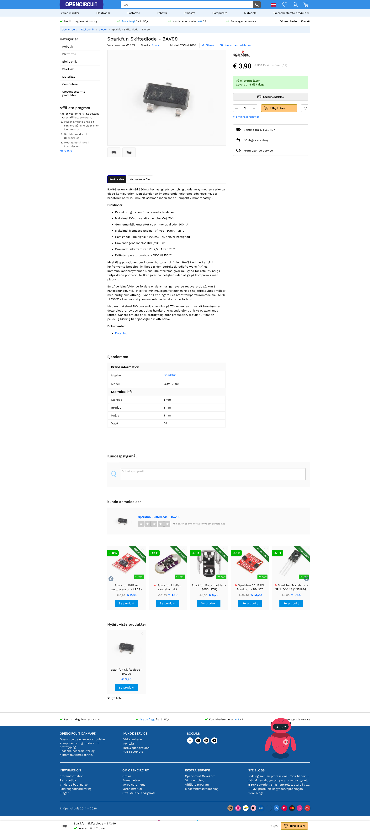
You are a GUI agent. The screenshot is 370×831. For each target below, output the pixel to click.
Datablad (121, 333)
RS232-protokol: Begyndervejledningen (275, 789)
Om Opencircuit (135, 770)
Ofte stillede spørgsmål (138, 793)
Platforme (133, 12)
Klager (64, 793)
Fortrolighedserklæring (76, 789)
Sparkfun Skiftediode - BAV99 (159, 517)
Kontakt (305, 21)
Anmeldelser (131, 780)
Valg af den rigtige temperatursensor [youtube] (279, 780)
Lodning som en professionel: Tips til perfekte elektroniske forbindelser (279, 776)
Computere (219, 12)
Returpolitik (68, 780)
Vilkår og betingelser (74, 784)
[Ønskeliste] (282, 5)
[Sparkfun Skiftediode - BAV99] (114, 152)
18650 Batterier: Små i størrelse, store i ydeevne (279, 784)
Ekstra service (197, 770)
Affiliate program (197, 784)
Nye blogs (256, 770)
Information (70, 770)
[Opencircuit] (81, 4)
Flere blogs (255, 793)
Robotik (162, 12)
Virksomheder (288, 21)
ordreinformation (71, 776)
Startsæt (189, 12)
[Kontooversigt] (292, 5)
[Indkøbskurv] (303, 5)
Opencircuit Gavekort (200, 776)
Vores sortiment (133, 784)
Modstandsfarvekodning (201, 789)
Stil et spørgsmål (133, 471)
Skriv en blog (194, 780)
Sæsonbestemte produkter (291, 12)
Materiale (250, 12)
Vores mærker (70, 12)
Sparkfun (170, 375)
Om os (126, 776)
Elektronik (103, 12)
